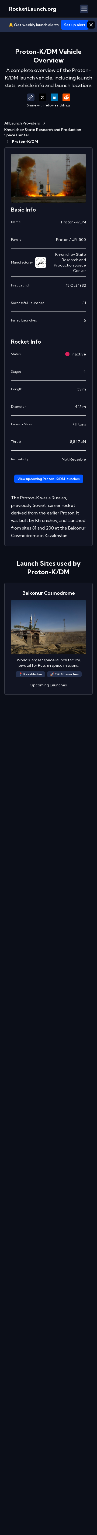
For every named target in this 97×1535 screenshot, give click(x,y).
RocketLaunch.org (32, 8)
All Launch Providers (22, 123)
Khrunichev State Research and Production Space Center (42, 132)
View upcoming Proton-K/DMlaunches (49, 479)
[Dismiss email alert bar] (91, 25)
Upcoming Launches (48, 685)
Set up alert (74, 24)
